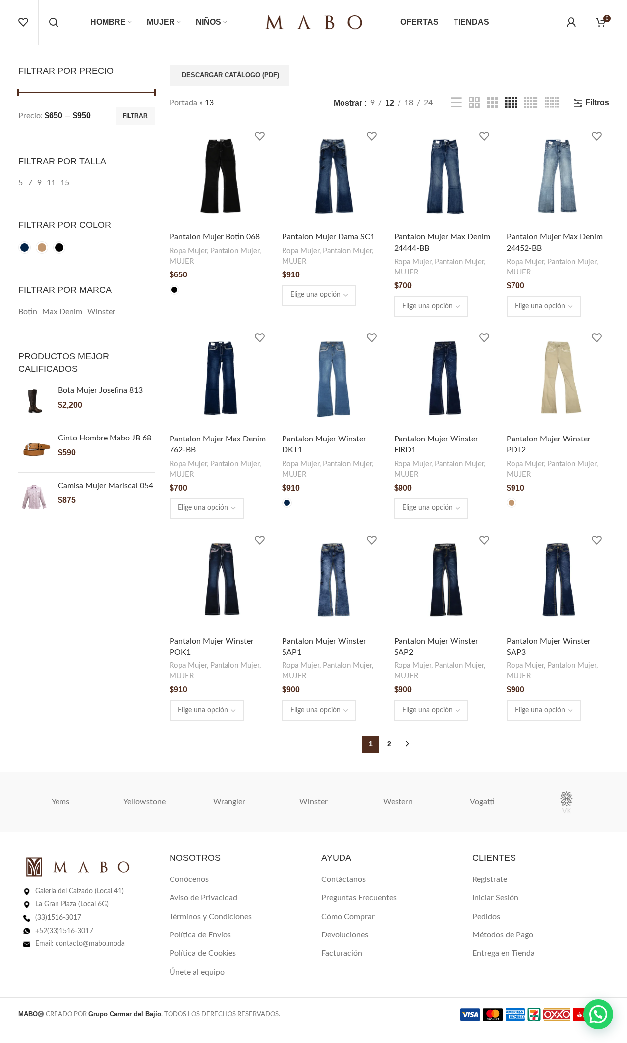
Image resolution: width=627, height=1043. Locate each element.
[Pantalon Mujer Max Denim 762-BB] (221, 378)
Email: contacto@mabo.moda (80, 943)
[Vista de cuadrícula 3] (492, 103)
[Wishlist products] (23, 22)
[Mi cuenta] (571, 22)
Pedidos (486, 917)
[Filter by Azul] (24, 247)
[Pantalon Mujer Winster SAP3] (558, 580)
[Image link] (77, 866)
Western (398, 802)
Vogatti (482, 802)
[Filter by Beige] (42, 247)
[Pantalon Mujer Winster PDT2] (558, 378)
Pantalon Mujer (234, 251)
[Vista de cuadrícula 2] (474, 103)
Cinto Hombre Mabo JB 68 (104, 438)
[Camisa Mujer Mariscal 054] (34, 496)
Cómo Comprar (348, 917)
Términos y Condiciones (211, 917)
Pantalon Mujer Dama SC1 (328, 237)
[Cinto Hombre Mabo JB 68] (34, 449)
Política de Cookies (203, 953)
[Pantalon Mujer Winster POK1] (221, 580)
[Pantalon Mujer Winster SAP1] (333, 580)
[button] (598, 1014)
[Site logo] (313, 22)
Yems (60, 802)
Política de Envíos (200, 935)
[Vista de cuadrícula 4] (511, 103)
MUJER (182, 261)
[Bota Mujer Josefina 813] (34, 401)
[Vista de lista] (456, 103)
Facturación (341, 953)
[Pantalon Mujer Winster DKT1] (333, 378)
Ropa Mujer (188, 251)
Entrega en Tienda (503, 953)
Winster (313, 802)
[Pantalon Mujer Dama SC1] (333, 176)
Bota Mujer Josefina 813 (100, 390)
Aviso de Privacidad (203, 898)
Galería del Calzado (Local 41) (79, 891)
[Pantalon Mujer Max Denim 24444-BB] (445, 176)
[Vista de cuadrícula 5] (530, 103)
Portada (183, 103)
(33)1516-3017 (58, 917)
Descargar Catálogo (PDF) (230, 75)
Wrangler (229, 802)
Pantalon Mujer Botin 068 (215, 237)
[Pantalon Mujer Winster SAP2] (445, 580)
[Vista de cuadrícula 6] (552, 103)
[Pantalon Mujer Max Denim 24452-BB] (558, 176)
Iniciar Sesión (495, 898)
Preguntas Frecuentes (359, 898)
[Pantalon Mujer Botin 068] (221, 176)
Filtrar (135, 115)
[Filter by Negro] (59, 247)
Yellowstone (144, 802)
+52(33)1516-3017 (64, 931)
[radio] (174, 290)
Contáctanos (343, 879)
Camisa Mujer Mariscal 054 (105, 486)
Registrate (489, 879)
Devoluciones (344, 935)
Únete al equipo (197, 972)
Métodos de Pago (502, 935)
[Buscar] (53, 22)
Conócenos (189, 879)
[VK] (566, 802)
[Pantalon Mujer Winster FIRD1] (445, 378)
